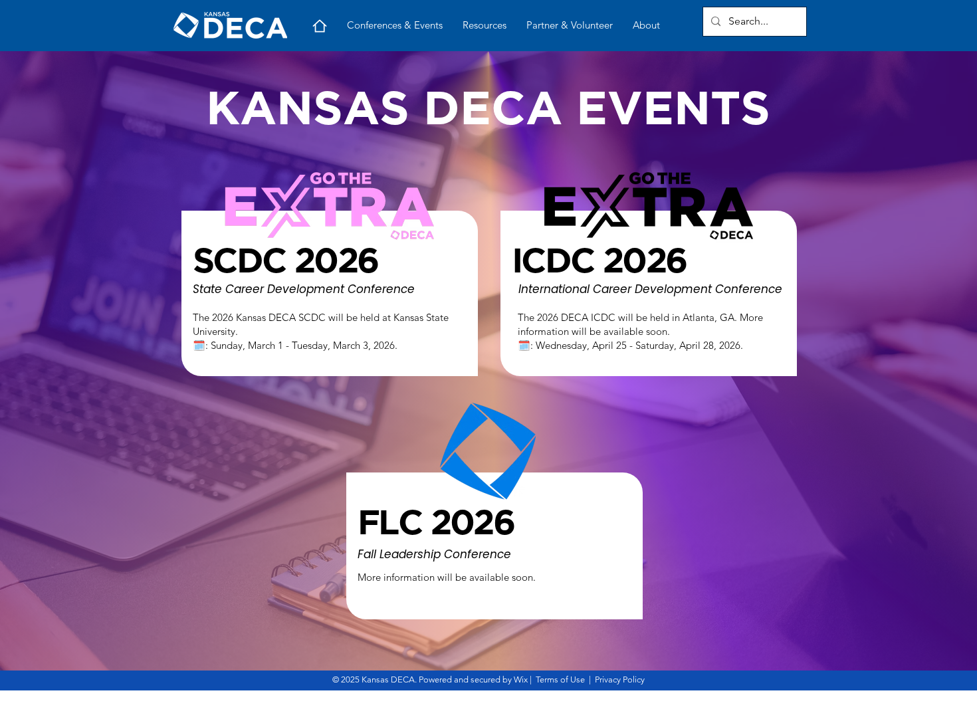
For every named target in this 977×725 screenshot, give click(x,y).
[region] (323, 280)
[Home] (319, 25)
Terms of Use (560, 679)
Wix (521, 679)
